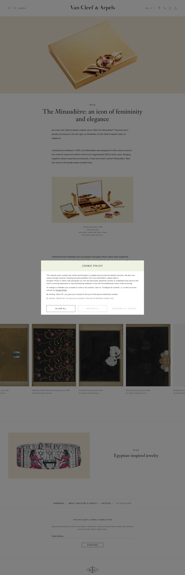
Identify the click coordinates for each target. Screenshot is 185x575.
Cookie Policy (61, 290)
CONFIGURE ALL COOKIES (124, 308)
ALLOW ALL (60, 308)
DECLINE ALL (92, 308)
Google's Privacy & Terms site (58, 281)
